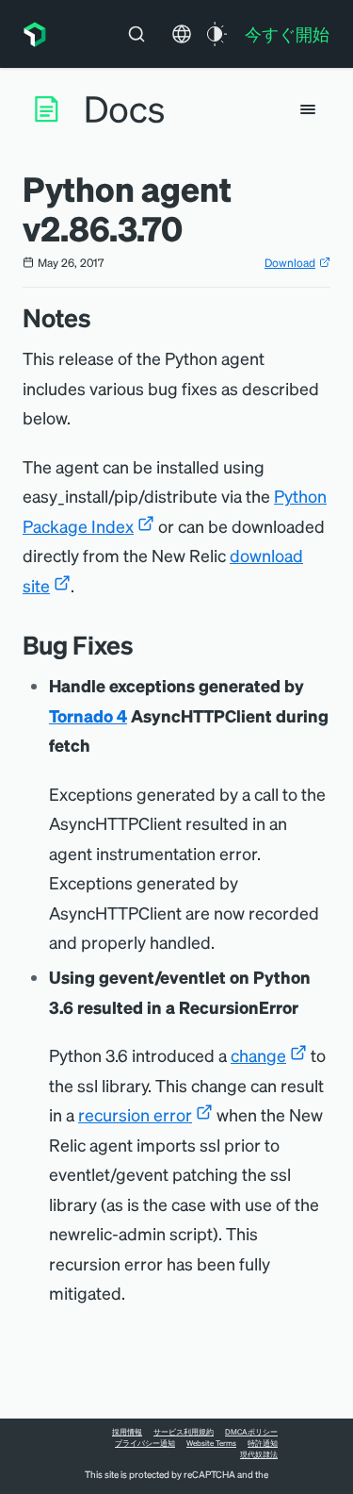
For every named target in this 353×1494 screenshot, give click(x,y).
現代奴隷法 (259, 1454)
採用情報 (127, 1431)
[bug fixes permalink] (143, 644)
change (258, 1055)
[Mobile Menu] (307, 109)
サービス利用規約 (183, 1431)
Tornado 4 (88, 715)
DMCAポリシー (251, 1431)
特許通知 (263, 1443)
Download (290, 263)
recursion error (135, 1114)
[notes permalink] (100, 317)
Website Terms (211, 1443)
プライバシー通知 (145, 1443)
